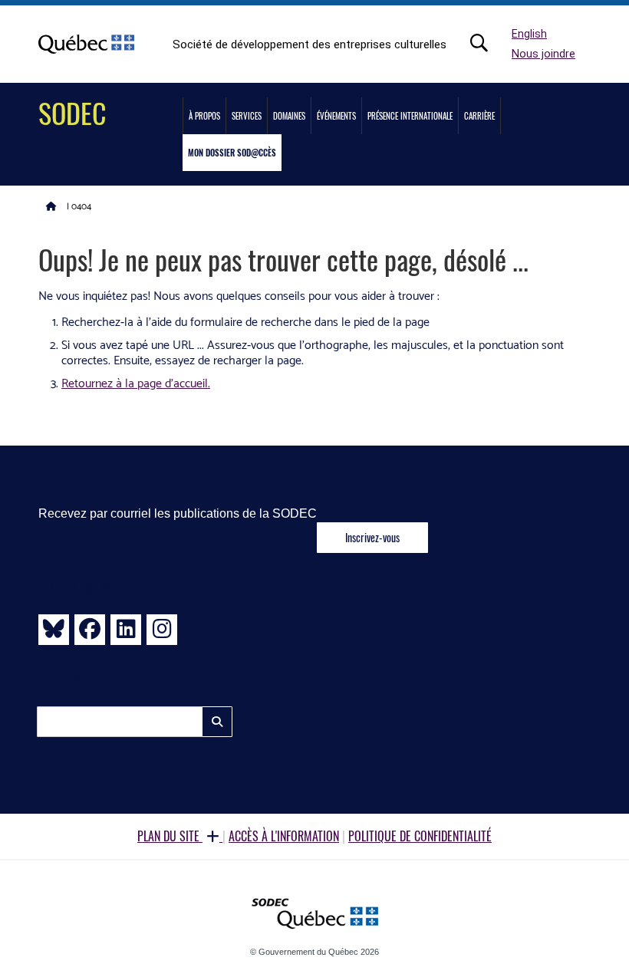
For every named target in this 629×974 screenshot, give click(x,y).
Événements (336, 116)
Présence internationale (410, 116)
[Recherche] (487, 43)
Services (247, 116)
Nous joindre (543, 54)
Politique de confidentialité (420, 836)
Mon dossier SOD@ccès (232, 152)
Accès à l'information (284, 836)
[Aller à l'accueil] (51, 205)
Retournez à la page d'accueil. (135, 383)
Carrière (479, 116)
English (529, 34)
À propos (204, 116)
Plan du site (170, 836)
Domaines (289, 116)
